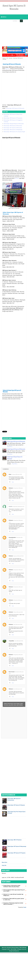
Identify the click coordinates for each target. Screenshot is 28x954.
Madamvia (16, 950)
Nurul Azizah (11, 671)
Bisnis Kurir (4, 862)
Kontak (9, 947)
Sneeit (24, 907)
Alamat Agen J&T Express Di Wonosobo (13, 127)
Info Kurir (7, 68)
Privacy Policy (15, 947)
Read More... (10, 446)
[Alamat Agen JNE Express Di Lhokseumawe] (4, 803)
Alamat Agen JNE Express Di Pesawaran (13, 118)
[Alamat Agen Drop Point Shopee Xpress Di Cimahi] (4, 816)
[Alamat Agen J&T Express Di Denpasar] (4, 809)
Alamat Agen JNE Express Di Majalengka (13, 129)
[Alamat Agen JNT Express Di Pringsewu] (4, 857)
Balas (13, 500)
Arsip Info (4, 865)
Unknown (11, 488)
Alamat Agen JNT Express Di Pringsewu (16, 852)
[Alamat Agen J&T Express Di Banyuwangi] (4, 850)
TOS (20, 947)
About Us (4, 947)
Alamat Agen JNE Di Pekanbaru (15, 839)
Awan (10, 474)
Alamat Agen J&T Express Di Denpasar (16, 805)
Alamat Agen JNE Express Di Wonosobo (15, 108)
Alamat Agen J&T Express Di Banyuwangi (17, 846)
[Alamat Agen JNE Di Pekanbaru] (4, 844)
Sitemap (24, 947)
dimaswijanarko (12, 537)
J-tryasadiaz (11, 640)
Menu (4, 17)
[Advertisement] (14, 34)
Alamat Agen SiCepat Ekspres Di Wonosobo (14, 123)
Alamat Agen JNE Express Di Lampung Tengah (14, 131)
